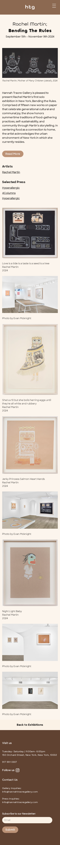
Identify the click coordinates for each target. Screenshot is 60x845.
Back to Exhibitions (30, 725)
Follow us (8, 770)
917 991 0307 (9, 762)
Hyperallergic (11, 188)
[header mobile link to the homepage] (30, 6)
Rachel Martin (11, 172)
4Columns (9, 193)
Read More (12, 154)
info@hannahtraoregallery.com (20, 791)
